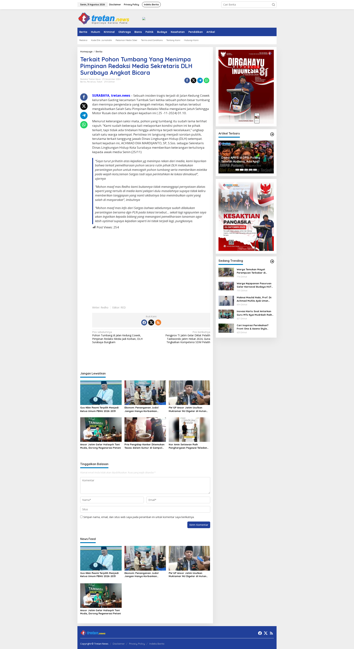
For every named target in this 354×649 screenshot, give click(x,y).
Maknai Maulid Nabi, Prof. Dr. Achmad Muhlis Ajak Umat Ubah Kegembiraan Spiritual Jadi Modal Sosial (254, 299)
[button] (273, 4)
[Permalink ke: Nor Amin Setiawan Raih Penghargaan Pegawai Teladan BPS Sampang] (189, 429)
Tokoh (99, 81)
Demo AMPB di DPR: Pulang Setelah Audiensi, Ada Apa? (240, 159)
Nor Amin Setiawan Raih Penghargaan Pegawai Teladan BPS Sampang (188, 446)
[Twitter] (151, 322)
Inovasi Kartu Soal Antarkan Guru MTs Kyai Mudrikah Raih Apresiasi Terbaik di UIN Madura (254, 313)
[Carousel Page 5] (255, 170)
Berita (83, 81)
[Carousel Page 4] (250, 170)
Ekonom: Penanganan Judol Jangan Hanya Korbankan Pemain (141, 409)
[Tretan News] (103, 18)
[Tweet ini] (193, 80)
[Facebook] (144, 322)
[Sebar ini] (187, 80)
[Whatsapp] (206, 80)
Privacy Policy (137, 643)
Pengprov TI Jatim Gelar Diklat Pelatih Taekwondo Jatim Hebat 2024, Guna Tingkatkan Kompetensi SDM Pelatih (187, 337)
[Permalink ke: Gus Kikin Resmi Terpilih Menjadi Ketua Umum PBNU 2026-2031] (101, 392)
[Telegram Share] (200, 80)
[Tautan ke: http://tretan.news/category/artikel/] (272, 134)
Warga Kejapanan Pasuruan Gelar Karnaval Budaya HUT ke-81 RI (254, 285)
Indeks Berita (156, 643)
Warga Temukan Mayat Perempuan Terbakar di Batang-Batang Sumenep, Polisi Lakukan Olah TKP (253, 271)
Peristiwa (91, 81)
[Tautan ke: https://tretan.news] (272, 261)
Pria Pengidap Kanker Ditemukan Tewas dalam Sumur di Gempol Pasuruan (144, 446)
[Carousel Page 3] (246, 170)
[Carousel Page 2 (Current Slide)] (242, 170)
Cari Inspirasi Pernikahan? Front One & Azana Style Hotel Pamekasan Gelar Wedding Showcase (252, 327)
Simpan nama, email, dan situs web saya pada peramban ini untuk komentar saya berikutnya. (138, 517)
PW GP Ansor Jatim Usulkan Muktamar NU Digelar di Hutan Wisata (187, 409)
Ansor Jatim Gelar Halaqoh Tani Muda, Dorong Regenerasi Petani (100, 446)
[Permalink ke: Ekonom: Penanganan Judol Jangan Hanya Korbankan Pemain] (145, 392)
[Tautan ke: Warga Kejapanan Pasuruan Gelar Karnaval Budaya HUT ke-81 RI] (226, 285)
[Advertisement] (151, 264)
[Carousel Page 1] (237, 170)
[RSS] (158, 322)
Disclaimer (119, 643)
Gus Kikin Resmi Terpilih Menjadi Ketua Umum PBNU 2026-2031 (99, 409)
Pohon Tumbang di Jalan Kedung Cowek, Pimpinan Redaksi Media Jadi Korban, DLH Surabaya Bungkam (117, 337)
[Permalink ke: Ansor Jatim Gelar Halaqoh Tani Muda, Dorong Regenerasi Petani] (101, 429)
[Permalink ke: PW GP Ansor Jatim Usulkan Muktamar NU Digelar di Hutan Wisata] (189, 392)
